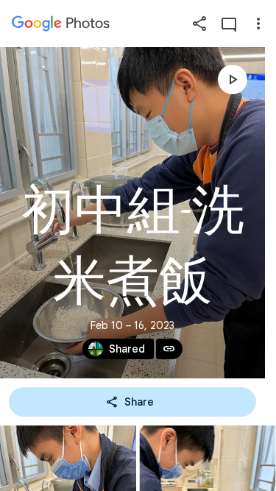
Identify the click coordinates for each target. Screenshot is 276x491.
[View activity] (229, 23)
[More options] (258, 23)
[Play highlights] (232, 79)
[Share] (199, 23)
